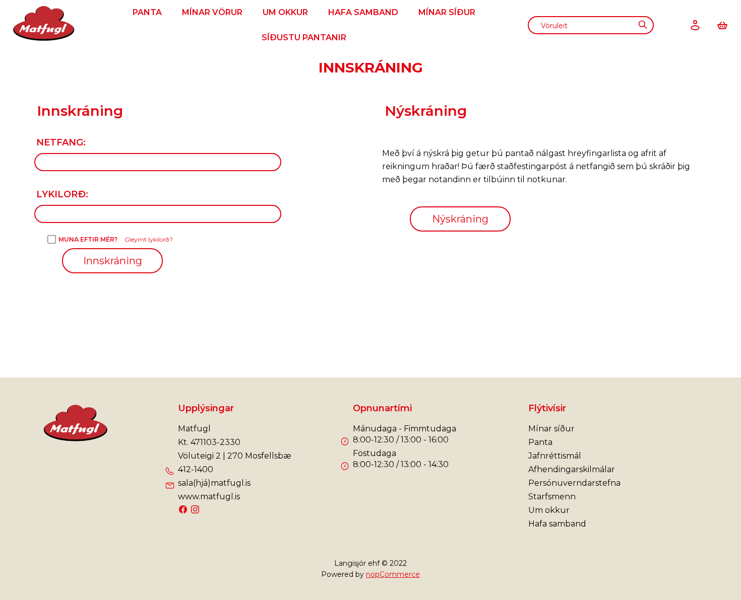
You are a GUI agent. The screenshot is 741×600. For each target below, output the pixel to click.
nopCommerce (393, 574)
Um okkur (285, 12)
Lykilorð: (62, 194)
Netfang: (61, 142)
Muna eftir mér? (87, 239)
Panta (147, 12)
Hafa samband (363, 12)
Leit (642, 25)
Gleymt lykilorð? (149, 239)
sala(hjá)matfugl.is (214, 483)
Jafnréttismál (554, 456)
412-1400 (195, 469)
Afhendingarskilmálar (571, 469)
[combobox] (591, 25)
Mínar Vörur (212, 12)
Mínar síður (446, 12)
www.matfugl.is (209, 496)
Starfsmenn (552, 496)
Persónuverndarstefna (574, 483)
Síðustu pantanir (304, 37)
